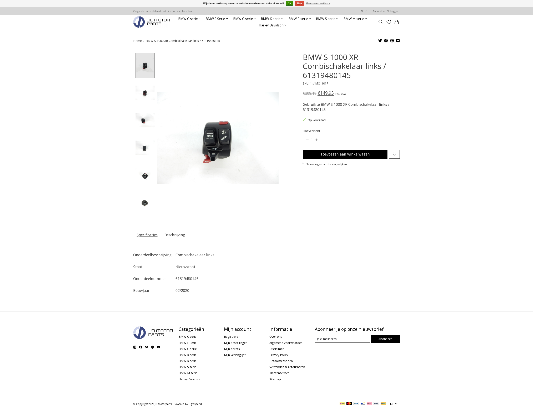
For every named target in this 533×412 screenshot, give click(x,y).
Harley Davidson (190, 379)
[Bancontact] (362, 404)
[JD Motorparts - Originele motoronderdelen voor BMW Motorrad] (151, 22)
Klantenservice (279, 373)
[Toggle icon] (381, 22)
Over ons (275, 336)
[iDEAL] (342, 404)
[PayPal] (383, 404)
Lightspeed (195, 404)
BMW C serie (188, 336)
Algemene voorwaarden (286, 343)
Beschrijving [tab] (174, 234)
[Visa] (356, 404)
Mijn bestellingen (235, 343)
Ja (289, 3)
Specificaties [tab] (147, 234)
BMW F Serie (188, 343)
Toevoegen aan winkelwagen (345, 154)
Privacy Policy (278, 355)
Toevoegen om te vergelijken (326, 164)
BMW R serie (188, 361)
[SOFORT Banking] (369, 404)
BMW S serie (187, 367)
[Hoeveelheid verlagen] (307, 140)
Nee (299, 3)
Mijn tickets (232, 349)
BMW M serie (188, 373)
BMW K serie (188, 355)
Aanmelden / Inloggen (386, 11)
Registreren (232, 336)
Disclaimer (276, 349)
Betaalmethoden (281, 361)
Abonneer (385, 339)
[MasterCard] (349, 404)
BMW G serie (188, 349)
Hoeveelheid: (311, 131)
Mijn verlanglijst (235, 355)
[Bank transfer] (376, 404)
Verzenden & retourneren (287, 367)
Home (137, 41)
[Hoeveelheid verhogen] (316, 140)
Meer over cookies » (318, 3)
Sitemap (275, 379)
